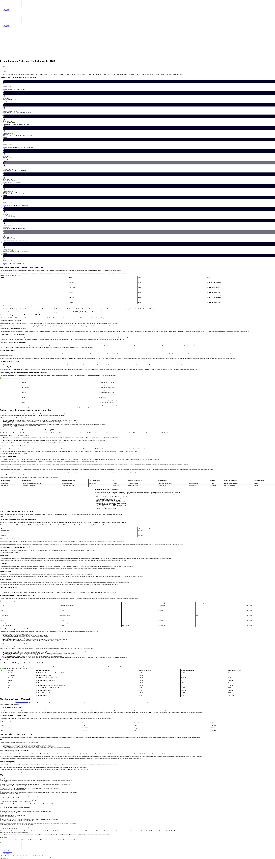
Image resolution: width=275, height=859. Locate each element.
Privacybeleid (6, 853)
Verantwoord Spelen (7, 852)
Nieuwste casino (6, 10)
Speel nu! (5, 90)
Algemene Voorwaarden (8, 850)
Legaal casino (6, 11)
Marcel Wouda (3, 837)
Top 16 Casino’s (6, 9)
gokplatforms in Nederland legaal (22, 702)
